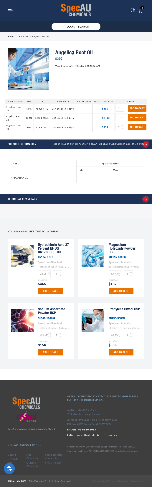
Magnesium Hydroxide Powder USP (122, 248)
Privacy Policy (99, 481)
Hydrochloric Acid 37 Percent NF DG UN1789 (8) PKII (53, 248)
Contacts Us (138, 481)
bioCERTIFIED (53, 462)
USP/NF (12, 454)
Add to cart (137, 108)
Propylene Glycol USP (124, 309)
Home (11, 36)
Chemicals (23, 36)
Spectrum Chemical (50, 262)
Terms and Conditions (119, 481)
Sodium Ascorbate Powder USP (51, 311)
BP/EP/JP (13, 458)
